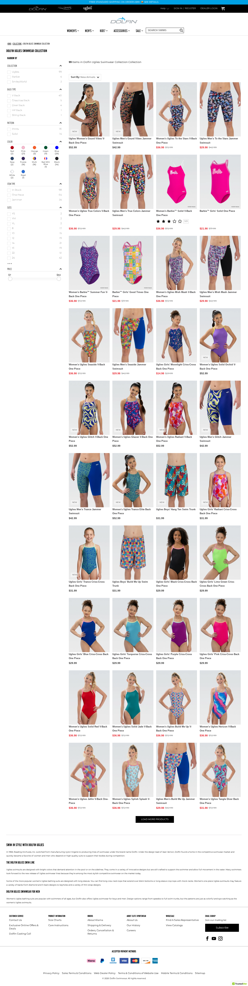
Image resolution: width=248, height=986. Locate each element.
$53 (59, 275)
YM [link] (14, 219)
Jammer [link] (17, 200)
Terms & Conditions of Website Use (138, 973)
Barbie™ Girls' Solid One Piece (217, 211)
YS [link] (13, 214)
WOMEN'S (72, 31)
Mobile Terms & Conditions (176, 973)
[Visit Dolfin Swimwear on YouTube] (214, 938)
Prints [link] (15, 129)
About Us (132, 920)
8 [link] (12, 228)
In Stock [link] (16, 190)
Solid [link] (15, 134)
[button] (85, 77)
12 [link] (13, 238)
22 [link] (13, 253)
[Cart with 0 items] (223, 8)
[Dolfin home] (124, 20)
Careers (131, 931)
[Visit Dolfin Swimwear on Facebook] (207, 938)
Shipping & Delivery (99, 925)
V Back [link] (16, 96)
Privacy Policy (51, 973)
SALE (138, 31)
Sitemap (200, 973)
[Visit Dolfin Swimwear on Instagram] (220, 938)
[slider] (10, 279)
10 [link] (13, 233)
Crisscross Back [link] (20, 100)
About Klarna (95, 920)
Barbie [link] (16, 77)
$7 (9, 275)
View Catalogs (174, 925)
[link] (12, 150)
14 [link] (13, 243)
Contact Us (15, 920)
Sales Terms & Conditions (76, 973)
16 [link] (13, 248)
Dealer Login (208, 8)
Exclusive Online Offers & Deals (23, 927)
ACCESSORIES (120, 31)
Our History (133, 925)
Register (190, 8)
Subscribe (222, 928)
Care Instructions (58, 925)
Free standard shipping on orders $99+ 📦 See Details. (124, 2)
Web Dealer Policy (104, 973)
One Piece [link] (18, 195)
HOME (9, 43)
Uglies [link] (15, 72)
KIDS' (102, 31)
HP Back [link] (17, 110)
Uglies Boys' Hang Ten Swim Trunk (176, 509)
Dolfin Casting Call (20, 934)
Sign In (178, 8)
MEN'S (88, 31)
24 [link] (13, 258)
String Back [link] (18, 115)
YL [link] (13, 223)
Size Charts (54, 920)
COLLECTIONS (17, 43)
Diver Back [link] (18, 105)
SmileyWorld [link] (19, 82)
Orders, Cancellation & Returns (101, 932)
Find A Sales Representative (182, 920)
